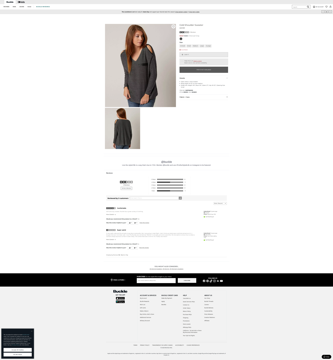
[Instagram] (214, 281)
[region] (17, 344)
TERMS (135, 345)
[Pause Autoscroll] (326, 11)
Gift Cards (143, 308)
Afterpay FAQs (187, 327)
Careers (206, 304)
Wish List (142, 304)
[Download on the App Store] (120, 298)
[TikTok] (211, 281)
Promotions (186, 321)
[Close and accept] (32, 331)
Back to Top (124, 255)
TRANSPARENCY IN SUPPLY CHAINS (162, 345)
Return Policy (187, 311)
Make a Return (144, 311)
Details (182, 78)
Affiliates (206, 320)
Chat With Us (187, 298)
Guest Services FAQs (189, 301)
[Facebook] (204, 281)
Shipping (185, 317)
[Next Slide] (330, 11)
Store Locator (187, 324)
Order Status (186, 308)
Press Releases (208, 314)
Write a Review (126, 188)
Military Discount (145, 320)
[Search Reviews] (180, 198)
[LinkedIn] (218, 281)
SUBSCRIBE (187, 280)
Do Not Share (17, 354)
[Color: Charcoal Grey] (181, 39)
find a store (119, 280)
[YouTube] (221, 281)
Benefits (163, 304)
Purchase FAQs (187, 314)
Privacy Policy (16, 345)
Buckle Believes (208, 308)
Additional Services (145, 317)
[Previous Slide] (323, 11)
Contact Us (186, 305)
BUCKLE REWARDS (43, 6)
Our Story (207, 298)
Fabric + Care (185, 97)
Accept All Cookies (18, 350)
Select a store (197, 61)
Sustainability (208, 311)
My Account (143, 298)
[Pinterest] (207, 281)
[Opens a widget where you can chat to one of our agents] (326, 357)
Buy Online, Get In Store (147, 314)
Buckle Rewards (144, 301)
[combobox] (300, 6)
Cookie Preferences (193, 345)
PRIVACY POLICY (144, 345)
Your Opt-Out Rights (189, 335)
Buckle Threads (208, 301)
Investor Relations (209, 317)
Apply (163, 301)
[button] (6, 7)
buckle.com (26, 334)
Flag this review (144, 222)
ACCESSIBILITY (179, 345)
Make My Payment (166, 298)
